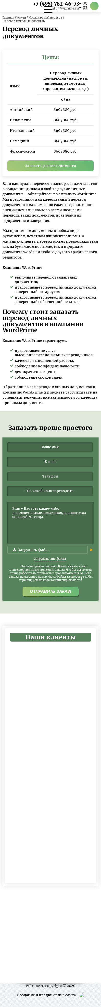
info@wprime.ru (64, 8)
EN (85, 7)
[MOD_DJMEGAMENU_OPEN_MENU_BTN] (48, 9)
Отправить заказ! (50, 591)
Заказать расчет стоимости (50, 166)
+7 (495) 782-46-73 (56, 4)
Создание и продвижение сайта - (48, 995)
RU (85, 3)
